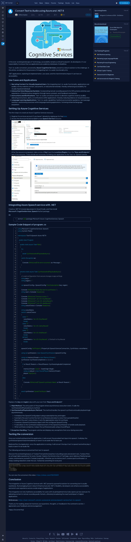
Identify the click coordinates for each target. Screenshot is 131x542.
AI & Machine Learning (103, 54)
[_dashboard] (3, 15)
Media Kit (52, 538)
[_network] (3, 29)
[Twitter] (54, 534)
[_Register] (3, 535)
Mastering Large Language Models (107, 58)
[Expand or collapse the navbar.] (3, 8)
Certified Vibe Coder (103, 66)
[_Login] (3, 539)
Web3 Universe (60, 541)
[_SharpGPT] (3, 39)
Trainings (61, 3)
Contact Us (32, 538)
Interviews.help (70, 541)
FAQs (92, 538)
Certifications (99, 538)
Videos (47, 3)
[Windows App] (68, 534)
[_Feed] (3, 11)
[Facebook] (50, 534)
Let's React (52, 541)
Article (88, 14)
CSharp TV (39, 541)
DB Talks (45, 541)
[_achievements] (3, 25)
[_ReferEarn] (3, 32)
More (77, 3)
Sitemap (106, 538)
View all (126, 10)
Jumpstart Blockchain (81, 541)
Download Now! (115, 36)
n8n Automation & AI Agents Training (108, 78)
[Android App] (72, 534)
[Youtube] (63, 534)
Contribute (125, 3)
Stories (33, 541)
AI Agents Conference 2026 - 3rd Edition (111, 15)
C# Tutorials (65, 538)
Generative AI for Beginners (105, 74)
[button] (55, 15)
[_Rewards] (3, 36)
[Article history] (32, 15)
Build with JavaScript (94, 541)
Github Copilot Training (104, 70)
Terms (47, 538)
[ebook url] (101, 44)
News (41, 3)
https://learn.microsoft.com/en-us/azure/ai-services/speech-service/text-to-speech (50, 500)
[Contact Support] (81, 534)
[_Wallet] (3, 18)
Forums (53, 3)
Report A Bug (86, 538)
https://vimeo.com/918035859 (47, 475)
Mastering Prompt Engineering (106, 62)
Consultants (73, 538)
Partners (58, 538)
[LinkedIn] (58, 534)
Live (73, 3)
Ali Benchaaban (23, 15)
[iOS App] (76, 534)
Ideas (79, 538)
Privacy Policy (40, 538)
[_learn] (3, 22)
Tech (35, 3)
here (65, 116)
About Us (25, 538)
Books (68, 3)
